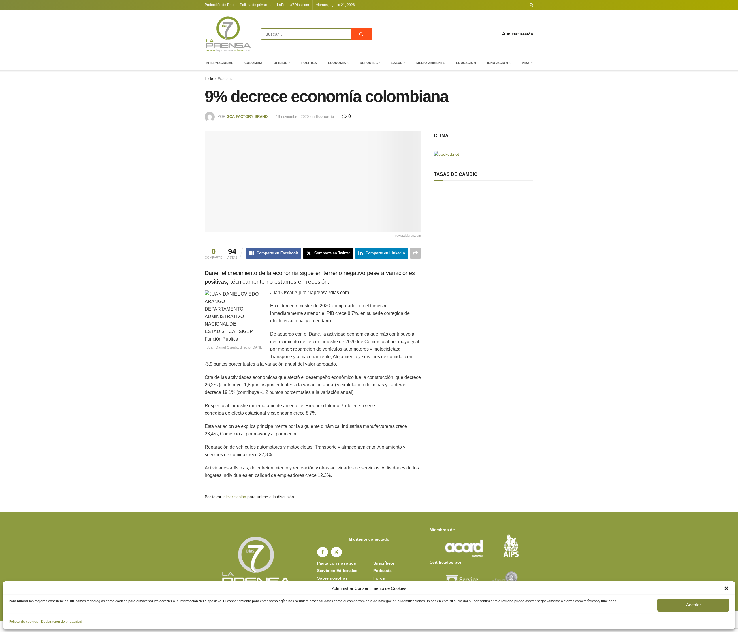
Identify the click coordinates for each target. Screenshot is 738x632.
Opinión (281, 63)
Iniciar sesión (519, 34)
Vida (526, 63)
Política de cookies (23, 622)
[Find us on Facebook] (322, 552)
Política (309, 63)
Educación (466, 63)
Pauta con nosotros (336, 563)
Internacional (219, 63)
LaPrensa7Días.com (293, 5)
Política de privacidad (257, 5)
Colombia (253, 63)
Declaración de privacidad (61, 622)
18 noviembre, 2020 (292, 116)
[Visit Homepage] (229, 34)
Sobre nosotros (332, 578)
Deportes (369, 63)
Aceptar (693, 604)
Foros (379, 578)
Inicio (209, 79)
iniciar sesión (234, 496)
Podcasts (382, 570)
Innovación (497, 63)
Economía (337, 63)
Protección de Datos (220, 5)
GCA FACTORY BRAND (247, 116)
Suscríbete (383, 563)
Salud (397, 63)
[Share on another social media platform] (415, 253)
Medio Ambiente (430, 63)
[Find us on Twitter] (336, 552)
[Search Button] (531, 5)
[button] (726, 588)
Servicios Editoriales (337, 570)
